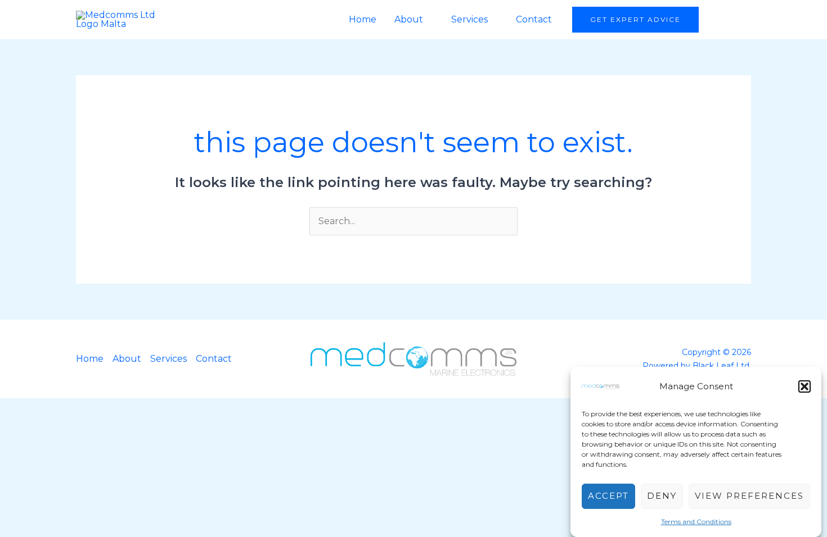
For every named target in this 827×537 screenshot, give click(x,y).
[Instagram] (741, 19)
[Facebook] (719, 19)
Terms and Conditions (696, 521)
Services (469, 19)
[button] (804, 386)
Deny (662, 496)
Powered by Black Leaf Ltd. (696, 366)
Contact (534, 19)
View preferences (749, 496)
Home (362, 19)
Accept (608, 496)
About (408, 19)
